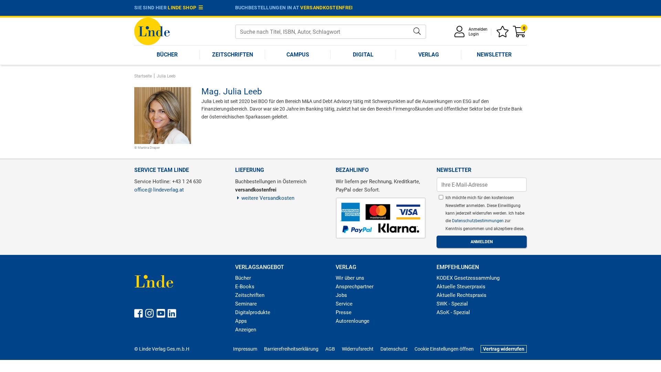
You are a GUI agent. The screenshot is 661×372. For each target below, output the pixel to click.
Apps (241, 321)
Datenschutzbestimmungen (478, 220)
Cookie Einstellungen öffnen (444, 349)
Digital (363, 54)
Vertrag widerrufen (503, 349)
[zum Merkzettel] (503, 34)
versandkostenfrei (326, 7)
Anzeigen (245, 330)
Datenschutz (394, 349)
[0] (520, 34)
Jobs (341, 295)
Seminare (246, 304)
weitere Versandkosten (267, 198)
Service (344, 304)
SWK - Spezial (452, 304)
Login (474, 34)
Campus (297, 54)
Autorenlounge (352, 321)
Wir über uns (350, 278)
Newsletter (494, 54)
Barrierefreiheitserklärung (291, 349)
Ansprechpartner (355, 286)
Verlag (428, 54)
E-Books (244, 286)
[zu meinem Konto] (460, 34)
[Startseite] (152, 31)
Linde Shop (183, 7)
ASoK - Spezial (453, 312)
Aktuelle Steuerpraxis (461, 286)
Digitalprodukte (252, 312)
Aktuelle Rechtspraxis (461, 295)
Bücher (167, 54)
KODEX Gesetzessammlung (468, 278)
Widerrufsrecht (358, 349)
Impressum (245, 349)
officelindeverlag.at (159, 190)
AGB (330, 349)
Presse (344, 312)
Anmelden (478, 29)
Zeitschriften (232, 54)
